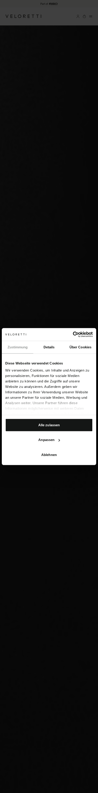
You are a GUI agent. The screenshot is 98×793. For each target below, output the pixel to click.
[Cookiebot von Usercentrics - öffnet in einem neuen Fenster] (73, 334)
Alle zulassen (49, 425)
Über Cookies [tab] (80, 347)
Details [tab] (49, 347)
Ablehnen (49, 454)
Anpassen (46, 440)
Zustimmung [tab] (18, 347)
